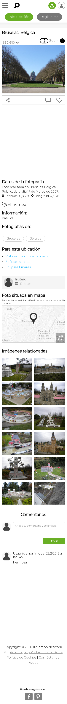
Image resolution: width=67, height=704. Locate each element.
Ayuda (33, 662)
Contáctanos (49, 657)
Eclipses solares (18, 262)
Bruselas (13, 238)
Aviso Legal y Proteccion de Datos (36, 652)
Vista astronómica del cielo (27, 256)
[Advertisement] (33, 142)
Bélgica (35, 238)
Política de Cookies (21, 657)
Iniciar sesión (19, 17)
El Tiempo (14, 204)
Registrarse (49, 17)
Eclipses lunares (18, 267)
